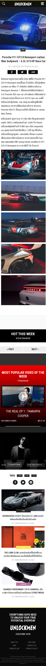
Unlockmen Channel (9, 421)
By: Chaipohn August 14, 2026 (23, 523)
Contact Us (31, 645)
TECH (34, 476)
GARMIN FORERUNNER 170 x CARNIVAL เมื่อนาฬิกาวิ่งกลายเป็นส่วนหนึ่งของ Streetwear (23, 591)
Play (23, 547)
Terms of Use (14, 649)
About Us (14, 642)
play (27, 476)
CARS (20, 476)
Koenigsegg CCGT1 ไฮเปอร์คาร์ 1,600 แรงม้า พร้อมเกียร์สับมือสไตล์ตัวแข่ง (23, 518)
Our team (31, 642)
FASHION (23, 584)
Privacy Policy (31, 649)
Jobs (14, 645)
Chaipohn (14, 464)
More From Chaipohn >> (36, 465)
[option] (23, 25)
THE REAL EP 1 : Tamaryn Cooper (23, 413)
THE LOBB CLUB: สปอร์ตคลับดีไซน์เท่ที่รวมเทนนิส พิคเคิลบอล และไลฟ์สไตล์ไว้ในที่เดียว (23, 554)
